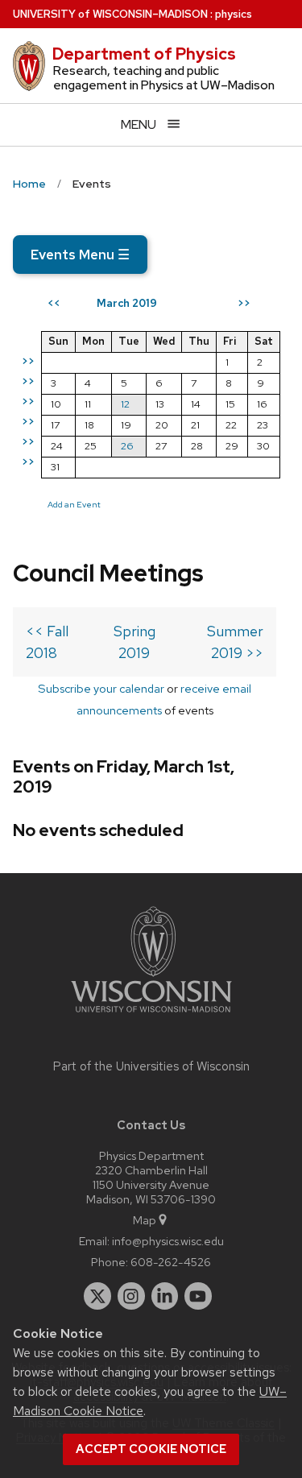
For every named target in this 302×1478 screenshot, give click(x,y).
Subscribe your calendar (101, 688)
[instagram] (131, 1296)
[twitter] (97, 1296)
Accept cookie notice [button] (151, 1449)
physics (233, 14)
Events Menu (80, 254)
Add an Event (74, 504)
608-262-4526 (170, 1261)
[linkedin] (165, 1296)
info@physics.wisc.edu (168, 1240)
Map (144, 1220)
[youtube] (198, 1296)
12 (125, 404)
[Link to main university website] (151, 1015)
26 (127, 446)
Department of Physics (144, 53)
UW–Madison (110, 14)
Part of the (151, 1066)
